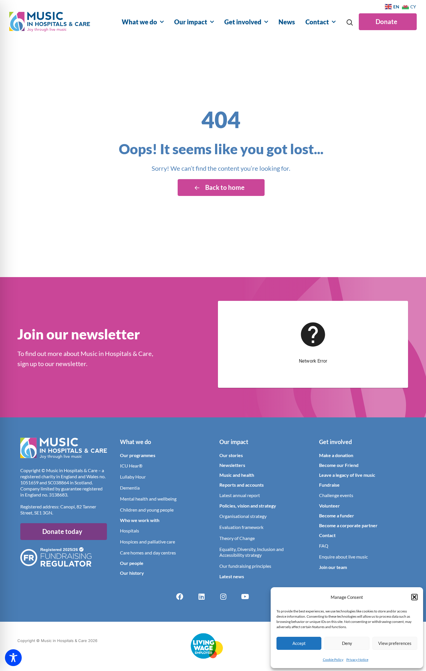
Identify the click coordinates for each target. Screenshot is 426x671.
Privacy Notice (357, 659)
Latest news (231, 576)
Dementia (130, 487)
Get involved (242, 22)
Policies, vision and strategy (247, 505)
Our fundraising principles (245, 566)
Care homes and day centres (148, 552)
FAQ (323, 545)
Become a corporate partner (348, 525)
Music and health (236, 475)
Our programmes (137, 455)
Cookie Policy (333, 659)
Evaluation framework (241, 527)
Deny (347, 643)
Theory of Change (237, 538)
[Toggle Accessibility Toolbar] (13, 658)
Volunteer (329, 505)
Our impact (190, 22)
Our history (132, 573)
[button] (414, 597)
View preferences (395, 643)
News (286, 22)
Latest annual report (239, 495)
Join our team (333, 567)
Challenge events (336, 495)
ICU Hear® (131, 465)
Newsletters (232, 465)
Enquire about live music (343, 556)
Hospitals (129, 530)
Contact (317, 22)
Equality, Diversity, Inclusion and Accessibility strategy (251, 552)
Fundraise (329, 485)
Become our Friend (338, 465)
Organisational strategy (243, 516)
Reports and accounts (241, 485)
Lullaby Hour (133, 476)
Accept (299, 643)
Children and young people (147, 509)
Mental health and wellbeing (148, 498)
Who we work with (139, 520)
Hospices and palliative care (147, 541)
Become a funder (336, 515)
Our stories (231, 455)
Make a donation (336, 455)
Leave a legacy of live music (347, 475)
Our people (131, 563)
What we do (139, 22)
